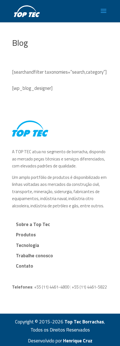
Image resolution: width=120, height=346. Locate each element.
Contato (24, 266)
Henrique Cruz (77, 340)
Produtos (26, 234)
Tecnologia (27, 245)
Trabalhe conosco (34, 255)
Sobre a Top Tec (33, 224)
